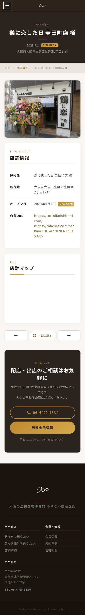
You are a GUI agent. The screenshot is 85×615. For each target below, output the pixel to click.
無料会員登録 (42, 427)
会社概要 (51, 550)
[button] (7, 5)
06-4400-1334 (45, 412)
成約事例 (22, 68)
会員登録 (51, 536)
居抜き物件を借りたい (20, 543)
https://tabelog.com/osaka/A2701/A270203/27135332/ (54, 231)
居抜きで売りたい (17, 536)
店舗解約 (11, 550)
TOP (7, 68)
